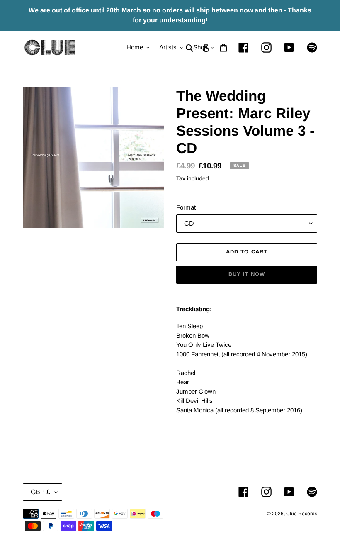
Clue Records (301, 514)
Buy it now (246, 274)
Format (186, 207)
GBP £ (40, 491)
